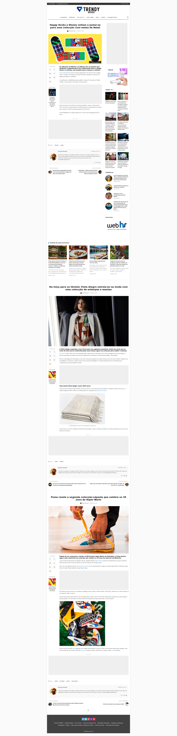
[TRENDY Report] (88, 10)
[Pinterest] (124, 4)
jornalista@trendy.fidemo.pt (62, 3)
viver (113, 257)
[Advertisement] (80, 94)
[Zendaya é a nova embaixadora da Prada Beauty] (108, 195)
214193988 (52, 3)
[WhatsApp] (54, 73)
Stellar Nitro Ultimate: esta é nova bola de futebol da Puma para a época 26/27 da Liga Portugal (123, 164)
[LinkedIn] (50, 77)
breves (92, 257)
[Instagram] (126, 4)
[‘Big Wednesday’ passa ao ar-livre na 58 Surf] (110, 96)
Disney (56, 145)
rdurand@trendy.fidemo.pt (64, 159)
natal (62, 145)
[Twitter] (123, 4)
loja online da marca (101, 390)
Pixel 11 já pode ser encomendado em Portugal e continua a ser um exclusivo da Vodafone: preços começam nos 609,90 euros (123, 106)
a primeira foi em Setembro (84, 566)
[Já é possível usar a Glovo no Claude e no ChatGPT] (108, 187)
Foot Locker (83, 650)
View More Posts (95, 151)
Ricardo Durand (62, 151)
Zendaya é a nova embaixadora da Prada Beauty (119, 195)
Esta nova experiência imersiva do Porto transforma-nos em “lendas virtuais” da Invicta (52, 102)
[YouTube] (128, 4)
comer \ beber (53, 257)
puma (68, 681)
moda (56, 461)
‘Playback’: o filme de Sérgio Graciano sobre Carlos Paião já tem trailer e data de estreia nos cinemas (110, 164)
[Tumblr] (54, 77)
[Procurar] (128, 17)
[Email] (50, 81)
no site (113, 650)
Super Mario (99, 560)
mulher (61, 461)
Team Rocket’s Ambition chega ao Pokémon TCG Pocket (52, 381)
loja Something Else (65, 72)
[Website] (94, 163)
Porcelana (62, 353)
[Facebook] (121, 4)
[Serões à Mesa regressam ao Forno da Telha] (99, 252)
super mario (75, 681)
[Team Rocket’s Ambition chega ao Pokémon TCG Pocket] (52, 374)
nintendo (62, 681)
